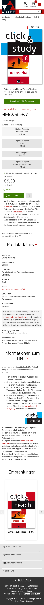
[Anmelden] (25, 4)
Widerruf (30, 591)
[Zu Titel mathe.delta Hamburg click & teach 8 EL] (21, 505)
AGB (22, 586)
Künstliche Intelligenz (16, 588)
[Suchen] (39, 11)
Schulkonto (8, 206)
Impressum (33, 588)
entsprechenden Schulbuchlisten (14, 317)
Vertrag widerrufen (32, 594)
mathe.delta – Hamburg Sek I (14, 289)
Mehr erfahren (14, 195)
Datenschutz (33, 586)
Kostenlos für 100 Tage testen (22, 101)
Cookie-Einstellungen (13, 594)
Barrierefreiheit (11, 586)
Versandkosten (17, 591)
